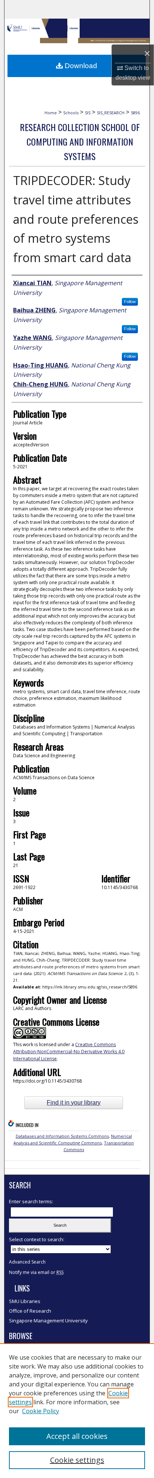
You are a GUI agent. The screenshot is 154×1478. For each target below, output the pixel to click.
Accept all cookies (77, 1436)
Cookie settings (77, 1460)
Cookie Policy (40, 1411)
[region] (77, 1410)
